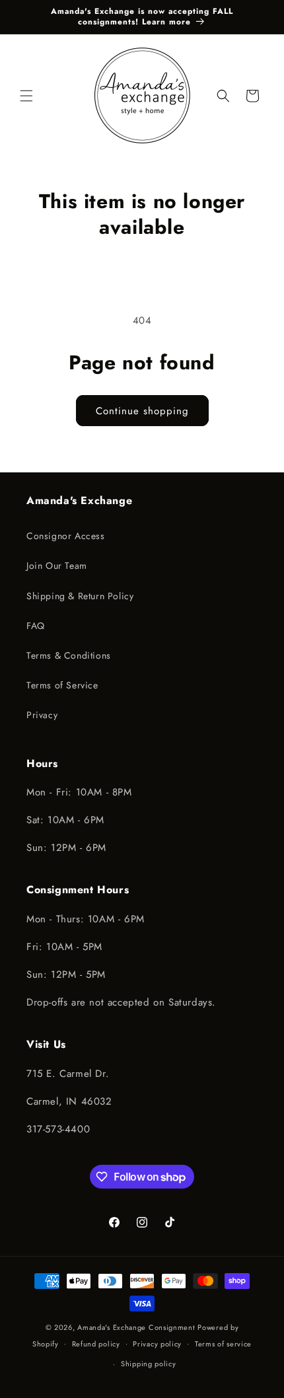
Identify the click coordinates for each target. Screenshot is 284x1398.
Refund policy (96, 1344)
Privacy (41, 714)
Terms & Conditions (68, 655)
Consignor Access (65, 535)
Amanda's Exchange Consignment (136, 1327)
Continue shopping (142, 411)
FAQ (35, 625)
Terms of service (223, 1344)
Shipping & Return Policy (79, 596)
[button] (26, 95)
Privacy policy (157, 1344)
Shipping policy (148, 1363)
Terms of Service (62, 685)
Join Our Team (56, 565)
